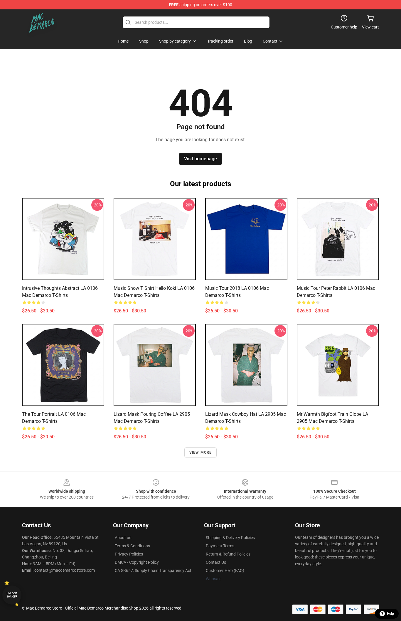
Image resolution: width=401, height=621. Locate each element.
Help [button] (390, 614)
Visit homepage (200, 158)
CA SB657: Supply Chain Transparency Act (153, 570)
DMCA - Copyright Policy (137, 562)
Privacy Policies (129, 554)
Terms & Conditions (132, 545)
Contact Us (216, 562)
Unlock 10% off (12, 595)
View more (200, 452)
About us (123, 537)
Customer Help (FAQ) (225, 570)
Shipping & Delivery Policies (230, 537)
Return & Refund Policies (228, 554)
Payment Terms (220, 545)
